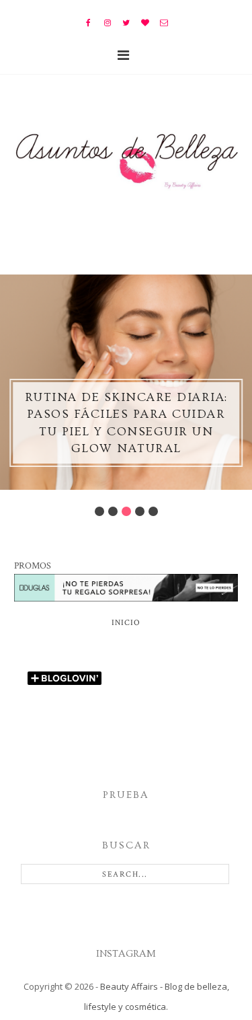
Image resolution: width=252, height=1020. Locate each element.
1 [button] (99, 511)
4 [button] (139, 511)
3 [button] (126, 511)
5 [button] (153, 511)
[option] (126, 382)
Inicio (126, 623)
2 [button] (113, 511)
